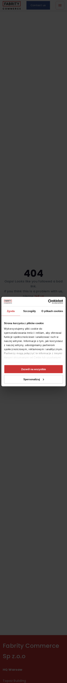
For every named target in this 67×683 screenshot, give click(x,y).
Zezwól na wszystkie (33, 369)
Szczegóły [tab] (29, 311)
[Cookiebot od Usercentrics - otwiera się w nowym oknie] (48, 301)
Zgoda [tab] (11, 311)
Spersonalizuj (31, 379)
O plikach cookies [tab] (52, 311)
